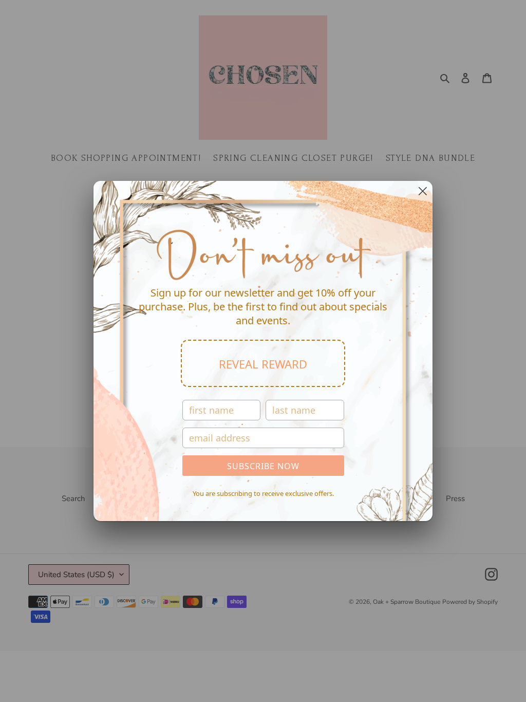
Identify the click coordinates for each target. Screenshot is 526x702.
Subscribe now (263, 466)
